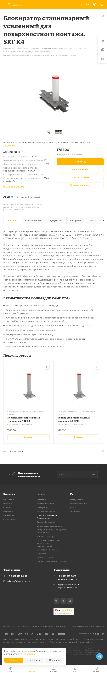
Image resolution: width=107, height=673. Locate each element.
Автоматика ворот (45, 503)
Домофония (42, 507)
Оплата (92, 220)
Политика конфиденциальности (88, 626)
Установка (75, 511)
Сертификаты (9, 519)
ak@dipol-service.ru (67, 587)
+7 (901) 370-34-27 (67, 579)
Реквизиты (8, 515)
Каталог (41, 494)
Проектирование (78, 503)
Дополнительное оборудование (52, 561)
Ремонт (73, 507)
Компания (9, 494)
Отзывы (7, 507)
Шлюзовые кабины (46, 557)
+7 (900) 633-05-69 (17, 576)
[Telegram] (63, 601)
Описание (12, 220)
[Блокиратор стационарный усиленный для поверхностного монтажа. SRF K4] (53, 94)
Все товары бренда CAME (28, 197)
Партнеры (8, 503)
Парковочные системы (47, 550)
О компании (9, 500)
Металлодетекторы (46, 536)
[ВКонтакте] (56, 601)
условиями (29, 654)
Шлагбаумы (42, 500)
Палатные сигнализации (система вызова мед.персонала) (48, 543)
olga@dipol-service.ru (68, 584)
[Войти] (94, 4)
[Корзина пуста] (101, 4)
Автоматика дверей (46, 511)
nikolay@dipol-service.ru (19, 581)
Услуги (74, 494)
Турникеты (42, 554)
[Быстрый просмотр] (47, 367)
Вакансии (8, 511)
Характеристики (33, 220)
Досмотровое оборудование (50, 526)
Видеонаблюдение (46, 522)
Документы (56, 220)
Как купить (75, 220)
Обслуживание (77, 500)
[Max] (70, 601)
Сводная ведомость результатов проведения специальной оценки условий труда (41, 639)
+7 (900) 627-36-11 (67, 576)
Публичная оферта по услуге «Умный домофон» (70, 642)
